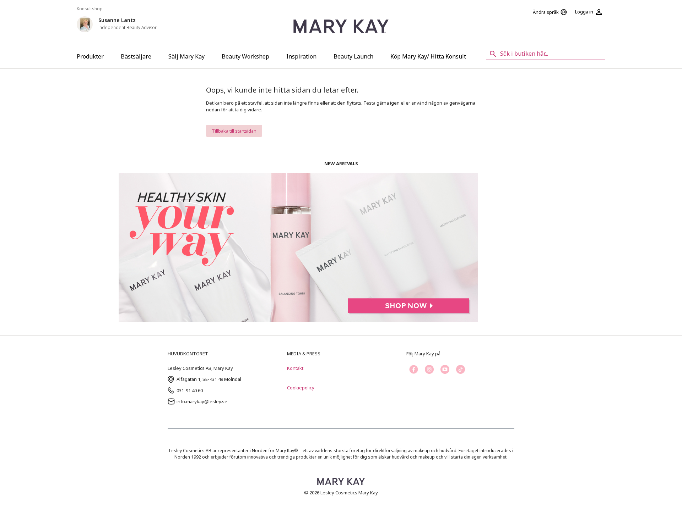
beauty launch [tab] (353, 56)
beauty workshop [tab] (245, 56)
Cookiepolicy (300, 387)
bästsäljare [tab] (136, 56)
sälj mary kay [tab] (186, 56)
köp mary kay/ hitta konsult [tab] (428, 56)
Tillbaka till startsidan (234, 131)
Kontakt (295, 368)
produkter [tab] (90, 56)
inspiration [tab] (301, 56)
